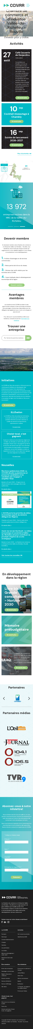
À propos (4, 934)
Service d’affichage (6, 984)
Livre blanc (4, 950)
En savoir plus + (6, 489)
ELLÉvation (20, 984)
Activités (20, 930)
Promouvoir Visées (22, 991)
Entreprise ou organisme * (13, 867)
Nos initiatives (22, 964)
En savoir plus (22, 98)
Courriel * (8, 857)
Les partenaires (5, 948)
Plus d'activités (23, 154)
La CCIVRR (5, 930)
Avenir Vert (20, 975)
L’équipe (4, 942)
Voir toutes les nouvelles (11, 555)
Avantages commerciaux (8, 971)
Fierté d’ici (4, 1006)
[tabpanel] (16, 202)
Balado (19, 981)
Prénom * (8, 839)
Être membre (6, 964)
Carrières (4, 945)
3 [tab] (20, 227)
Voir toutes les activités (24, 934)
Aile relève (4, 986)
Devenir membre (16, 285)
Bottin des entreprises (7, 968)
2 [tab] (15, 227)
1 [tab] (9, 227)
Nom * (7, 849)
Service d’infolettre (6, 981)
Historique (4, 937)
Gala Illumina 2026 (22, 937)
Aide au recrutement (23, 978)
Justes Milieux (21, 973)
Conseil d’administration (8, 939)
